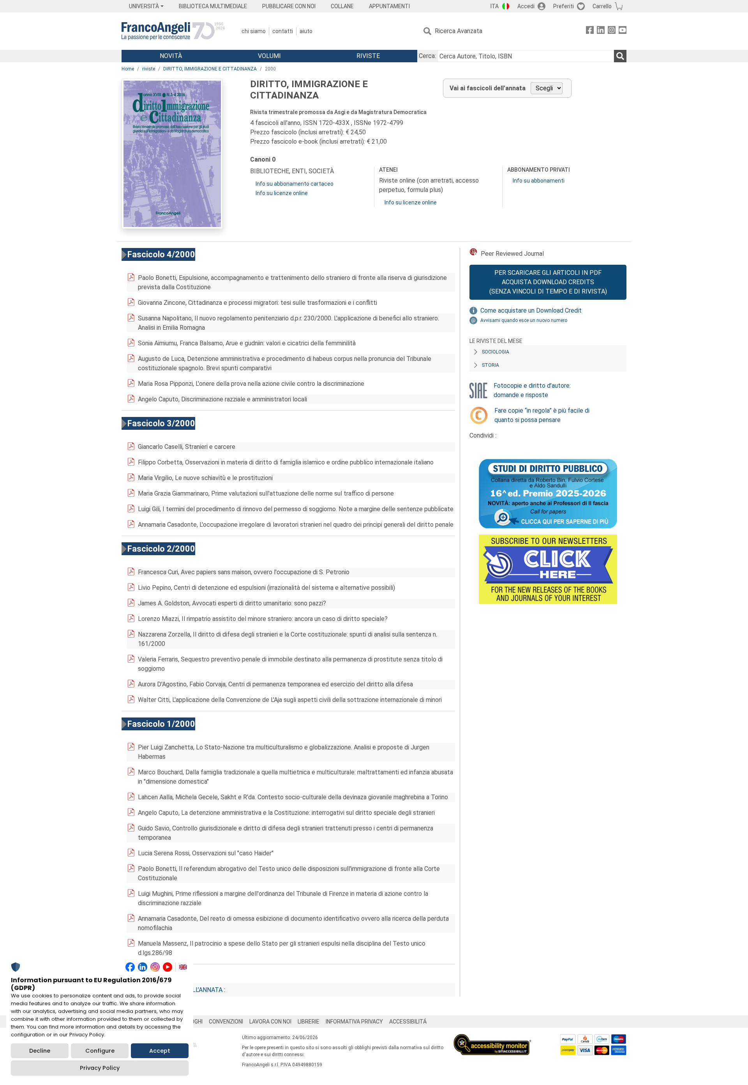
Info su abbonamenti (539, 181)
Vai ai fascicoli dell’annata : (179, 990)
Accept (159, 1051)
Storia (490, 365)
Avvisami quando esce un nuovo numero (523, 320)
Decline (39, 1051)
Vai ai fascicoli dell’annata (488, 88)
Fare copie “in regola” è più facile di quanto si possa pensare (541, 415)
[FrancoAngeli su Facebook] (590, 31)
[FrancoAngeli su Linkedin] (601, 31)
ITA (494, 6)
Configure (100, 1051)
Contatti (282, 31)
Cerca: (427, 56)
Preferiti (563, 6)
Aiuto (306, 31)
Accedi (526, 6)
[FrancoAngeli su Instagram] (612, 31)
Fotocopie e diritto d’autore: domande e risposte (532, 390)
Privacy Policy (100, 1068)
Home (128, 69)
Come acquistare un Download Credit (531, 310)
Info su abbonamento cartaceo (294, 184)
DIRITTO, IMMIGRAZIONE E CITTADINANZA (210, 69)
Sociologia (495, 352)
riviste (148, 69)
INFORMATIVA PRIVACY (354, 1021)
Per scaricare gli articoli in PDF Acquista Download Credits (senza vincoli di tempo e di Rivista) (548, 282)
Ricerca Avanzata (458, 31)
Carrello (602, 6)
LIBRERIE (308, 1021)
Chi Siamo (254, 31)
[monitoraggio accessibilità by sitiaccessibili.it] (492, 1038)
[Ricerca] (620, 56)
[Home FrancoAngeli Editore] (173, 31)
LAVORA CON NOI (270, 1021)
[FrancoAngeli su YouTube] (622, 31)
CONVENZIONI (226, 1021)
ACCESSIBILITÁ (408, 1021)
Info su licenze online (282, 193)
